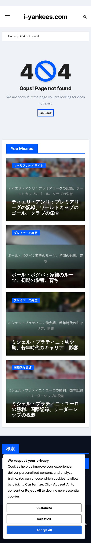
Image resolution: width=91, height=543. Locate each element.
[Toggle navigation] (7, 16)
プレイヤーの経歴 (25, 233)
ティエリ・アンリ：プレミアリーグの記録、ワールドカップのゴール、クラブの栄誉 (45, 207)
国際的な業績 (23, 367)
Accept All (44, 530)
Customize (44, 508)
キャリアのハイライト (28, 165)
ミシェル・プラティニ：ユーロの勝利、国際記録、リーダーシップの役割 (45, 409)
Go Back (46, 113)
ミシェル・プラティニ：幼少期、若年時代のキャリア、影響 (45, 344)
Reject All (44, 519)
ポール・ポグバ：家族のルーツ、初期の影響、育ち (43, 277)
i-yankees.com (45, 16)
